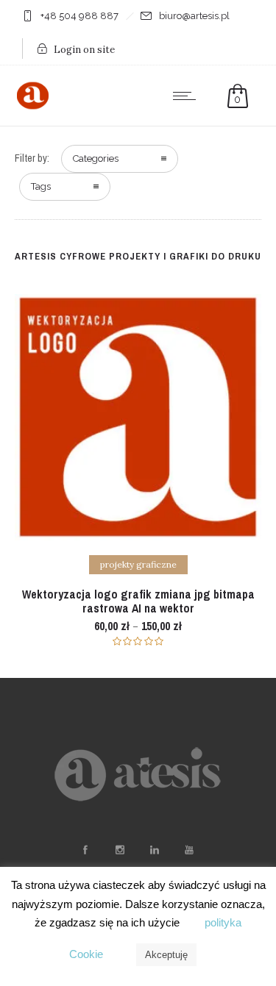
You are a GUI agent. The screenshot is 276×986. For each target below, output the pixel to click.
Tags (41, 186)
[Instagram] (120, 850)
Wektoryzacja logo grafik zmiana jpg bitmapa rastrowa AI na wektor (138, 601)
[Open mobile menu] (187, 95)
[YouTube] (189, 850)
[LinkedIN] (154, 850)
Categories (95, 158)
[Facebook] (85, 850)
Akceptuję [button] (166, 954)
